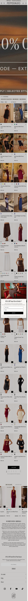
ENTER (13, 313)
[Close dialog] (25, 284)
